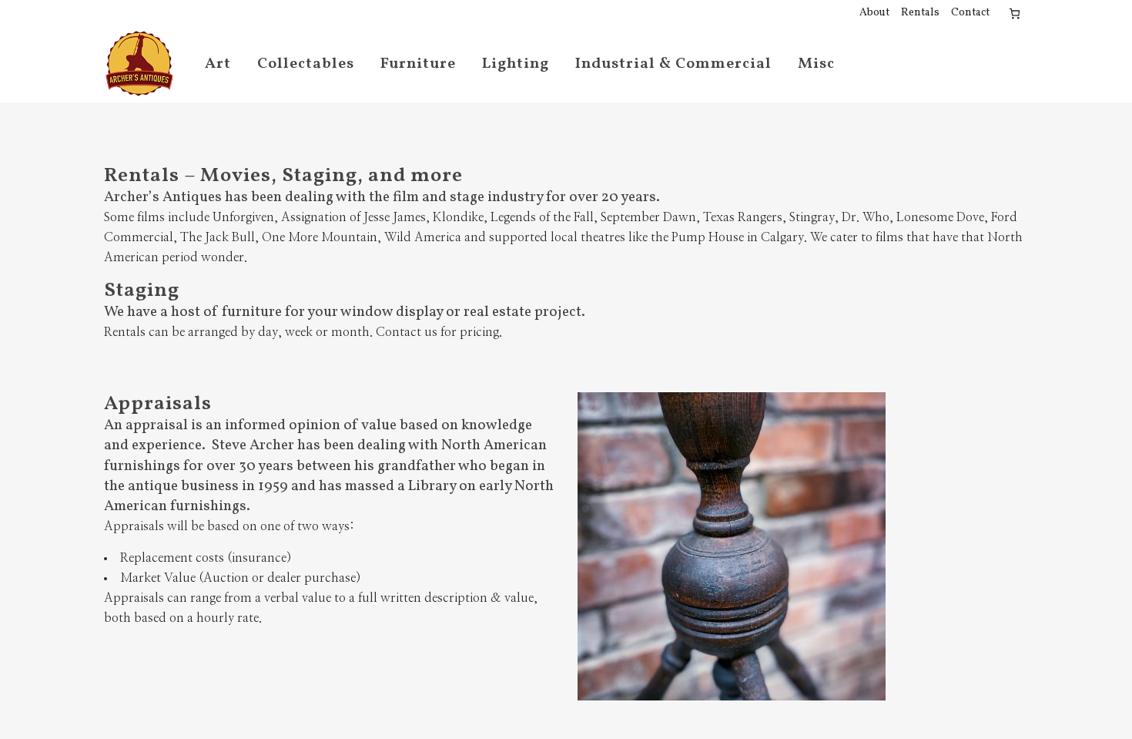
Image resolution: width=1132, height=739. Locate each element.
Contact (970, 12)
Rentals (920, 12)
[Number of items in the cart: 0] (1014, 13)
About (874, 12)
